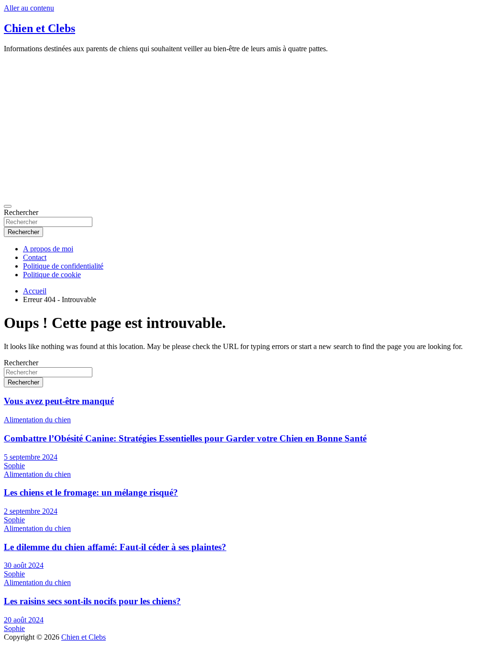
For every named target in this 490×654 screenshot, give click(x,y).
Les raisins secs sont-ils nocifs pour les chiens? (92, 601)
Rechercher (21, 212)
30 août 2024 (24, 565)
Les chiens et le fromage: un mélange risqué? (91, 492)
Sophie (14, 466)
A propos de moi (48, 249)
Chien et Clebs (39, 28)
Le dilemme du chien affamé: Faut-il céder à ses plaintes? (115, 547)
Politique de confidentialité (63, 266)
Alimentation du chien (37, 420)
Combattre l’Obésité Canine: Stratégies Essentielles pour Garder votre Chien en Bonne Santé (185, 438)
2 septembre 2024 (30, 511)
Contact (34, 257)
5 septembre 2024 (30, 457)
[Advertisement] (245, 128)
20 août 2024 (24, 620)
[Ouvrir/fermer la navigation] (7, 206)
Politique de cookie (52, 275)
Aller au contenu (29, 8)
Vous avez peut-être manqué (59, 401)
